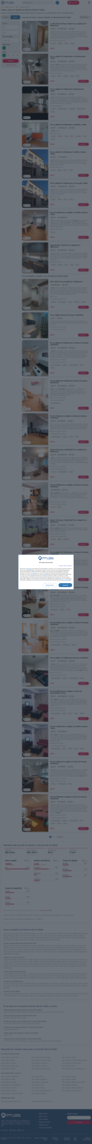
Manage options (50, 585)
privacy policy (65, 579)
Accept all (65, 585)
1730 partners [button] (29, 568)
